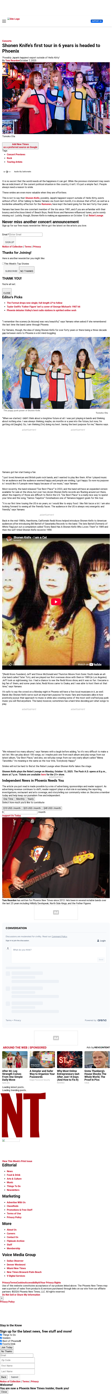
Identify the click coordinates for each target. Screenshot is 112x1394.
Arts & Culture (14, 1178)
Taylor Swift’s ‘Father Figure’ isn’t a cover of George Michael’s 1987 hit (43, 306)
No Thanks (6, 1351)
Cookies (21, 1282)
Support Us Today (11, 815)
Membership (13, 1248)
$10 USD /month (12, 808)
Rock (9, 158)
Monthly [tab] (20, 799)
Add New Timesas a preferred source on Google (20, 146)
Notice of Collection (12, 246)
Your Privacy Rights (51, 1282)
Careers (11, 1233)
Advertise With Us (16, 1202)
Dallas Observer (15, 1260)
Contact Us (12, 1237)
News (10, 1171)
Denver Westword (16, 1264)
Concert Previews (16, 154)
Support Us (97, 21)
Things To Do (14, 1186)
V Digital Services (16, 1276)
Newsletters (13, 1190)
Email (5, 234)
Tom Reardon (12, 60)
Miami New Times (16, 1268)
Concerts (7, 41)
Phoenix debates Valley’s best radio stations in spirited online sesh (41, 310)
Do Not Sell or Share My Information (21, 1294)
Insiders (6, 1338)
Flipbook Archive (15, 1241)
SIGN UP (9, 242)
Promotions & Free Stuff (19, 1209)
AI (39, 1282)
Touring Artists (14, 162)
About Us (11, 1229)
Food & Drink (13, 1175)
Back (3, 1377)
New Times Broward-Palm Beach (24, 1272)
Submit (14, 1377)
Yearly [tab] (31, 799)
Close (4, 1391)
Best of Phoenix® (11, 1341)
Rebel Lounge (96, 215)
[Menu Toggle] (4, 21)
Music (10, 1182)
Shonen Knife (32, 198)
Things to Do (9, 1335)
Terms (27, 246)
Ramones (46, 204)
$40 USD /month (52, 808)
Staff (9, 1244)
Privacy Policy (14, 1217)
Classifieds (12, 1206)
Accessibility (31, 1282)
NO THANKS (26, 271)
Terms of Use (14, 1213)
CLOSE (6, 293)
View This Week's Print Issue (17, 1161)
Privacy (37, 246)
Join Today (6, 1347)
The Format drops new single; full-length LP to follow (34, 303)
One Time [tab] (8, 799)
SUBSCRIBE (11, 271)
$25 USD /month (32, 808)
